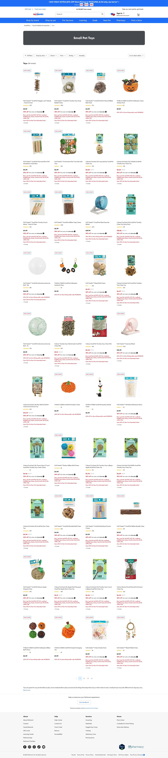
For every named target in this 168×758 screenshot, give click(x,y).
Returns (56, 731)
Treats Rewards (28, 727)
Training (88, 731)
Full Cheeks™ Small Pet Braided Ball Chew (67, 526)
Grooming (89, 720)
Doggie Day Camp (91, 727)
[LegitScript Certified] (122, 747)
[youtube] (43, 746)
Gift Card (28, 9)
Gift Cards (26, 731)
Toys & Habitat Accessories (40, 25)
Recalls (74, 755)
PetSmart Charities (29, 741)
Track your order (40, 9)
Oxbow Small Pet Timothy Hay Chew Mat (99, 344)
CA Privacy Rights (123, 755)
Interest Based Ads (100, 755)
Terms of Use (80, 755)
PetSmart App (27, 738)
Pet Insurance (90, 738)
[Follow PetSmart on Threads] (34, 746)
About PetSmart (28, 720)
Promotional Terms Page (91, 708)
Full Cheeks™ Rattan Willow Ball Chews (66, 465)
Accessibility (58, 734)
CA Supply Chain (112, 755)
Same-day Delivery (123, 727)
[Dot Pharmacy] (136, 747)
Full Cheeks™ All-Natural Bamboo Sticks (129, 405)
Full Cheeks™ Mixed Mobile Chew (127, 648)
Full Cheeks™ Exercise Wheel (126, 344)
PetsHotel (89, 723)
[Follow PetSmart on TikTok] (39, 746)
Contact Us (58, 723)
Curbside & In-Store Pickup (125, 723)
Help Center (58, 720)
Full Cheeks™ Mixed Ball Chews (95, 283)
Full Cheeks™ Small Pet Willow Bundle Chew (130, 526)
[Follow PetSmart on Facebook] (24, 746)
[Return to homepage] (38, 14)
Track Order (58, 727)
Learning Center (28, 734)
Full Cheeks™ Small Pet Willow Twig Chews (67, 222)
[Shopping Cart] (141, 15)
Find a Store (120, 720)
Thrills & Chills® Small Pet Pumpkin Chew (67, 405)
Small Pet (27, 25)
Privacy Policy (90, 755)
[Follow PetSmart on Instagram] (29, 746)
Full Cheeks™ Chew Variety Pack (96, 648)
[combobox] (80, 14)
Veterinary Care (91, 734)
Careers (25, 723)
